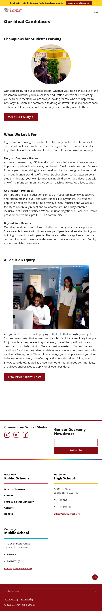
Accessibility (27, 599)
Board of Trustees (14, 489)
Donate (8, 513)
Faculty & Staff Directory (19, 501)
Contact (9, 507)
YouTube (16, 434)
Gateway (16, 476)
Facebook (26, 434)
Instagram (7, 434)
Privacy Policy (11, 599)
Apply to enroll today (77, 3)
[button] (96, 11)
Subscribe (76, 450)
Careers (8, 495)
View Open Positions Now (24, 376)
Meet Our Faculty (19, 117)
